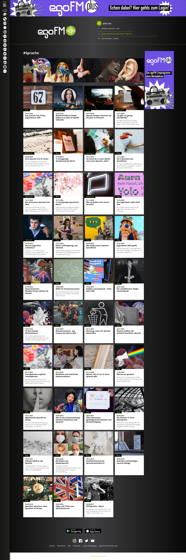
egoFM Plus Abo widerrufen (108, 546)
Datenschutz (61, 546)
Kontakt (52, 546)
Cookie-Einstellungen (90, 546)
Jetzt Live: (107, 23)
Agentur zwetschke (100, 556)
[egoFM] (57, 38)
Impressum (76, 546)
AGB (69, 546)
